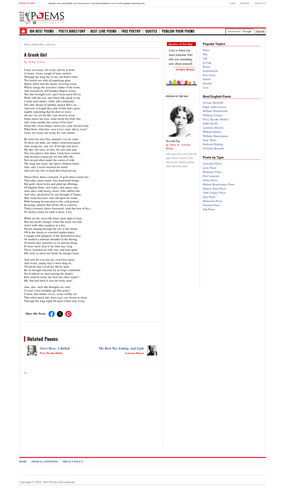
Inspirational (210, 71)
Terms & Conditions (44, 461)
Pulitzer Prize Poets (214, 188)
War (205, 54)
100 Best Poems (41, 31)
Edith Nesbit (210, 123)
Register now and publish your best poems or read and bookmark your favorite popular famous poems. (97, 3)
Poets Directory (72, 31)
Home (22, 461)
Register (244, 3)
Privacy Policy (73, 461)
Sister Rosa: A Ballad (55, 348)
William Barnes (212, 132)
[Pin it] (68, 313)
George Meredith (213, 102)
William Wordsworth (215, 111)
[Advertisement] (220, 17)
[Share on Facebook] (51, 313)
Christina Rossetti (213, 148)
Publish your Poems (178, 31)
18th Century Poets (214, 192)
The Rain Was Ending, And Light (121, 348)
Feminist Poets (211, 205)
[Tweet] (60, 313)
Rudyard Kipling (213, 144)
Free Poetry (131, 31)
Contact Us (260, 3)
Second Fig (173, 141)
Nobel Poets (210, 180)
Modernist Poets (212, 201)
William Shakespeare (215, 136)
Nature (207, 79)
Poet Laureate (211, 176)
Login (232, 3)
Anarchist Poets (212, 163)
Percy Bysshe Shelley (216, 119)
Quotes (151, 31)
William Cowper (212, 115)
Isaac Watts (209, 140)
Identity (207, 83)
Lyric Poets (209, 168)
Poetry (207, 67)
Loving (207, 62)
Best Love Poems (103, 31)
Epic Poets (209, 197)
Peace (206, 50)
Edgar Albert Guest (214, 107)
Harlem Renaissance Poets (219, 184)
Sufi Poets (209, 209)
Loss (205, 87)
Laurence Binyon (213, 127)
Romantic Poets (212, 172)
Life (205, 58)
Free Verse (209, 75)
